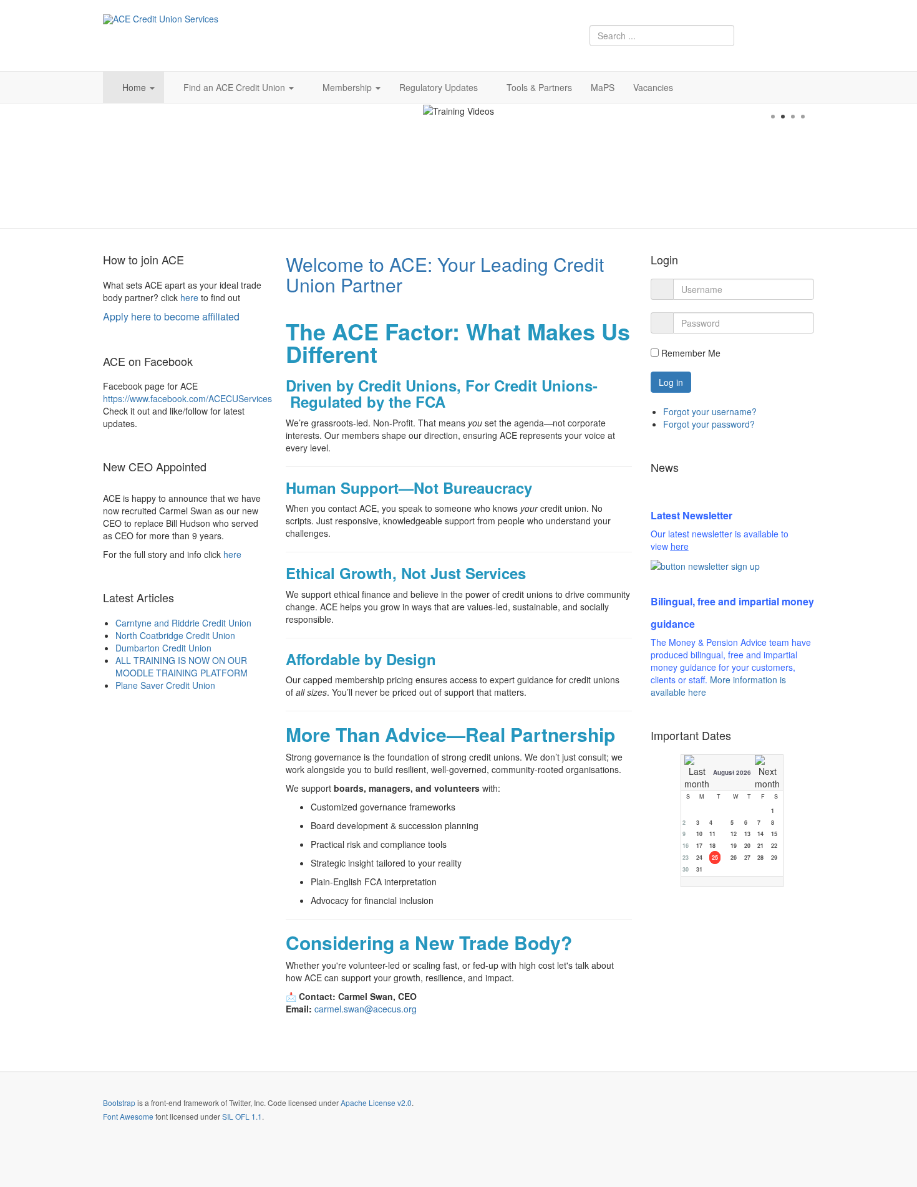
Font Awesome (128, 1116)
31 (699, 869)
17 (699, 846)
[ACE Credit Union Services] (160, 19)
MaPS (602, 87)
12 (733, 834)
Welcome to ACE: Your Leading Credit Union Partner (445, 274)
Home (135, 87)
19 (733, 846)
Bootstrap (119, 1102)
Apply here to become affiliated (171, 316)
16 (685, 846)
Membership (348, 87)
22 (774, 846)
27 (747, 857)
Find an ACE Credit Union (235, 87)
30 (685, 869)
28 (760, 857)
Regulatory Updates (438, 87)
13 (747, 834)
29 (774, 857)
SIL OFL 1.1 (242, 1116)
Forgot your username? (710, 411)
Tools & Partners (539, 87)
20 (747, 846)
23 (685, 857)
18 (712, 846)
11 (712, 834)
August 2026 (732, 772)
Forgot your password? (709, 424)
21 (760, 846)
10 (699, 834)
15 (774, 834)
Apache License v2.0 (376, 1102)
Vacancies (653, 87)
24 (699, 857)
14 (760, 834)
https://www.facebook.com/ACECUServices (187, 398)
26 (733, 857)
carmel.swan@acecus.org (365, 1008)
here (189, 297)
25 (715, 857)
